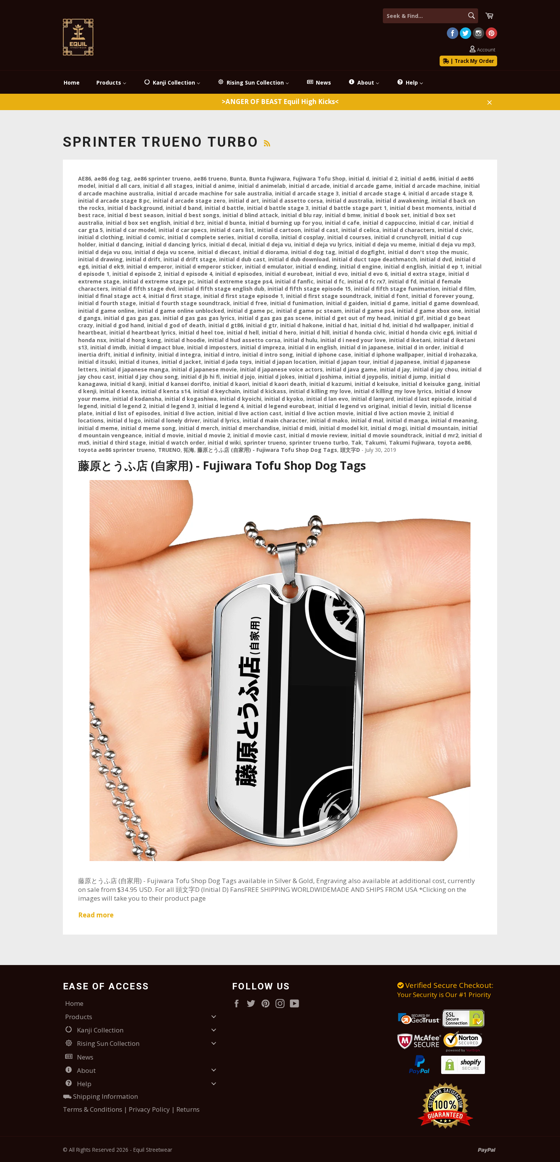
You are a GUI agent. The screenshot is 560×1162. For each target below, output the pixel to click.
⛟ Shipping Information (100, 1096)
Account (486, 49)
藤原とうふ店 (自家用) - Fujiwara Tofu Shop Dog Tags (222, 465)
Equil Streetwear (152, 1149)
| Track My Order (471, 61)
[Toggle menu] (214, 1016)
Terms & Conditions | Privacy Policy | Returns (131, 1109)
